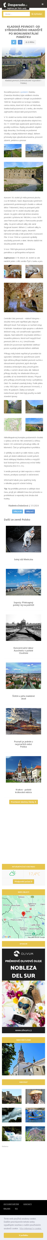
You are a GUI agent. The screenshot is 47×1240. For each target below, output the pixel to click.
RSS (16, 1209)
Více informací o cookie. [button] (30, 1228)
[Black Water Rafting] (12, 1133)
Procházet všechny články (23, 802)
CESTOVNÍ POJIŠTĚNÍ (11, 1204)
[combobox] (16, 14)
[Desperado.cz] (15, 4)
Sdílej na (17, 511)
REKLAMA (7, 1209)
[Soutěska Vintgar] (12, 1115)
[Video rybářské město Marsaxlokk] (35, 1115)
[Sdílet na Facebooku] (20, 42)
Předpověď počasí (23, 881)
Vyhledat (37, 14)
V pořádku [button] (23, 1235)
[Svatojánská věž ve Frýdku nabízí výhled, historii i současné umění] (23, 1059)
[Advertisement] (23, 835)
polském (24, 92)
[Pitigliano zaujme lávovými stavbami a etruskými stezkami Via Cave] (12, 1096)
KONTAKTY (28, 1204)
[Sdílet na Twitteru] (13, 42)
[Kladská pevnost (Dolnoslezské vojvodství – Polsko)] (13, 150)
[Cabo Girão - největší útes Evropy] (35, 1133)
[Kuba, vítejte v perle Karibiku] (35, 1096)
